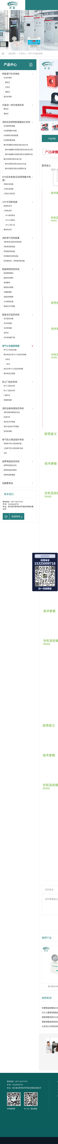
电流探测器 (8, 431)
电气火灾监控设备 (10, 350)
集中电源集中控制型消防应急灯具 (16, 145)
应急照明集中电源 (10, 131)
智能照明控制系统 (10, 269)
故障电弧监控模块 (10, 470)
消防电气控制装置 (10, 238)
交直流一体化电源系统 (13, 105)
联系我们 (15, 20)
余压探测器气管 (9, 338)
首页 (13, 15)
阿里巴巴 (29, 20)
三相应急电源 (8, 189)
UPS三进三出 (10, 225)
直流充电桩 (8, 97)
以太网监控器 (8, 302)
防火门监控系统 (9, 381)
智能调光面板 (8, 287)
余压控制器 (8, 323)
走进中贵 (25, 15)
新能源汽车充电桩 (10, 73)
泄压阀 (6, 333)
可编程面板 (8, 292)
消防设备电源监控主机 (12, 412)
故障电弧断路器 (9, 475)
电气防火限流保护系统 (13, 439)
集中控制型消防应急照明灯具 (15, 169)
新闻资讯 (15, 18)
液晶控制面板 (8, 297)
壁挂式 (7, 82)
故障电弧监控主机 (10, 465)
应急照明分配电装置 (11, 135)
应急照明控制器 (9, 126)
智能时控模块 (8, 278)
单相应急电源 (8, 184)
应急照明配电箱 (9, 140)
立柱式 (7, 87)
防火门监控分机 (9, 391)
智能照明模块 (8, 273)
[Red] (44, 127)
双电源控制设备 (9, 251)
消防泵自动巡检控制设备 (12, 242)
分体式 (7, 359)
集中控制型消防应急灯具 (12, 159)
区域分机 (7, 417)
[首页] (3, 53)
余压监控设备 (8, 319)
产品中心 (39, 15)
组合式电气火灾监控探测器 (13, 369)
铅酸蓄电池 (7, 483)
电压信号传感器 (9, 422)
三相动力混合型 (9, 194)
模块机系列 (8, 230)
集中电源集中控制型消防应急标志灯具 (19, 150)
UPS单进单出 (10, 215)
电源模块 (7, 283)
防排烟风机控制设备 (11, 256)
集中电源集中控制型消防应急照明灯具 (19, 154)
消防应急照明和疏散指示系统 (16, 122)
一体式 (7, 364)
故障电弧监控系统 (10, 461)
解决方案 (29, 18)
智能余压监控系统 (10, 314)
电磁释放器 (8, 400)
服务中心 (43, 18)
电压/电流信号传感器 (11, 427)
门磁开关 (7, 395)
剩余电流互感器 (9, 373)
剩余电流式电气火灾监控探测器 (15, 355)
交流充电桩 (8, 78)
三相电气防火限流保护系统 (13, 448)
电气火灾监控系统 (36, 53)
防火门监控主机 (9, 386)
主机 (5, 453)
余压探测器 (8, 328)
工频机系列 (8, 211)
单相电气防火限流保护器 (12, 444)
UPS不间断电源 (9, 202)
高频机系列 (8, 206)
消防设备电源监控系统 (13, 408)
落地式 (7, 92)
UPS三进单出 (10, 220)
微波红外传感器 (9, 306)
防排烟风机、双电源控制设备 (14, 261)
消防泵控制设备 (9, 247)
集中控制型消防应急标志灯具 (15, 164)
